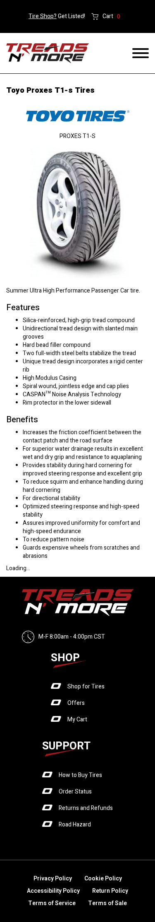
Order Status (75, 791)
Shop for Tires (86, 686)
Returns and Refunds (86, 808)
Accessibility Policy (53, 891)
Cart (111, 16)
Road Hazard (75, 824)
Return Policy (110, 891)
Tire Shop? (43, 16)
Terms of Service (52, 903)
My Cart (77, 719)
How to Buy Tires (80, 775)
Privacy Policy (52, 878)
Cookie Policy (103, 878)
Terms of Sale (107, 903)
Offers (76, 703)
